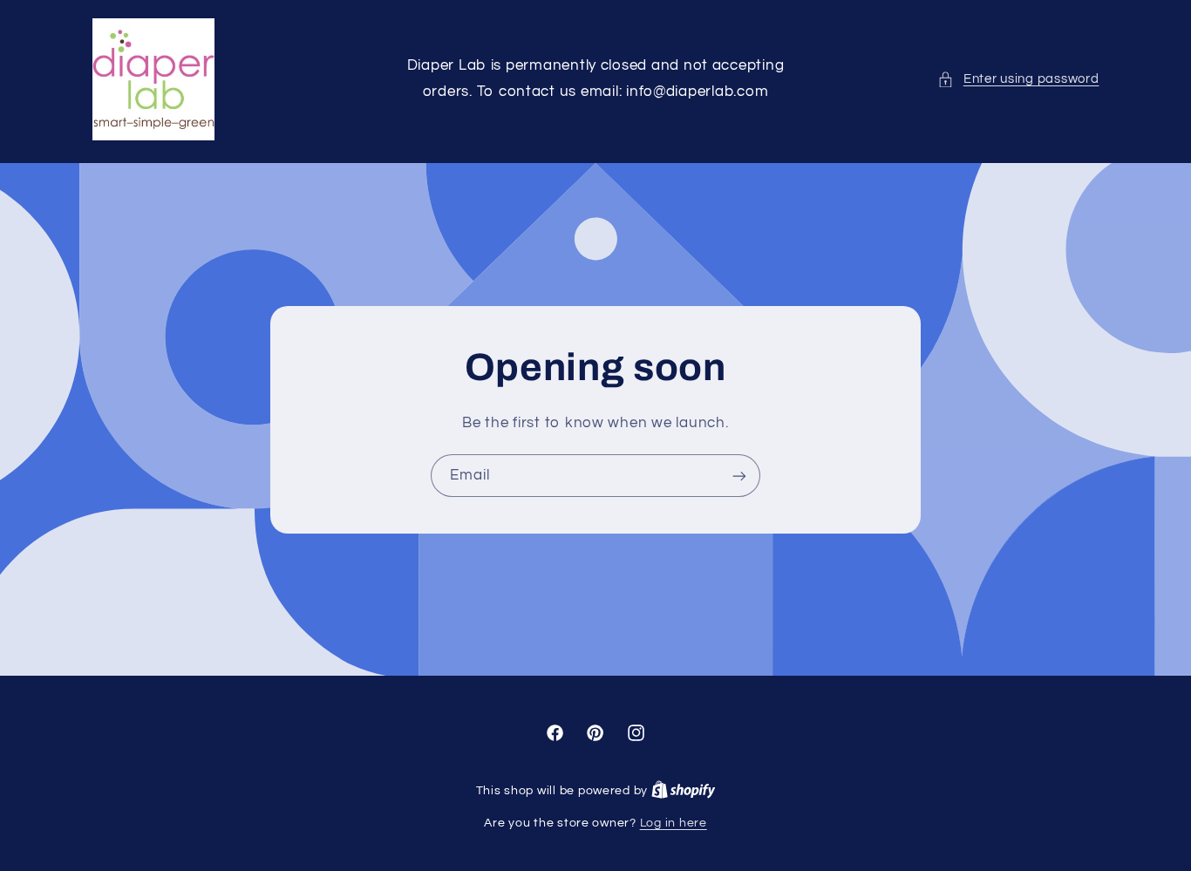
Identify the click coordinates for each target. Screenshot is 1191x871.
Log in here (673, 823)
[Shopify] (683, 791)
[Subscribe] (739, 475)
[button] (1018, 79)
